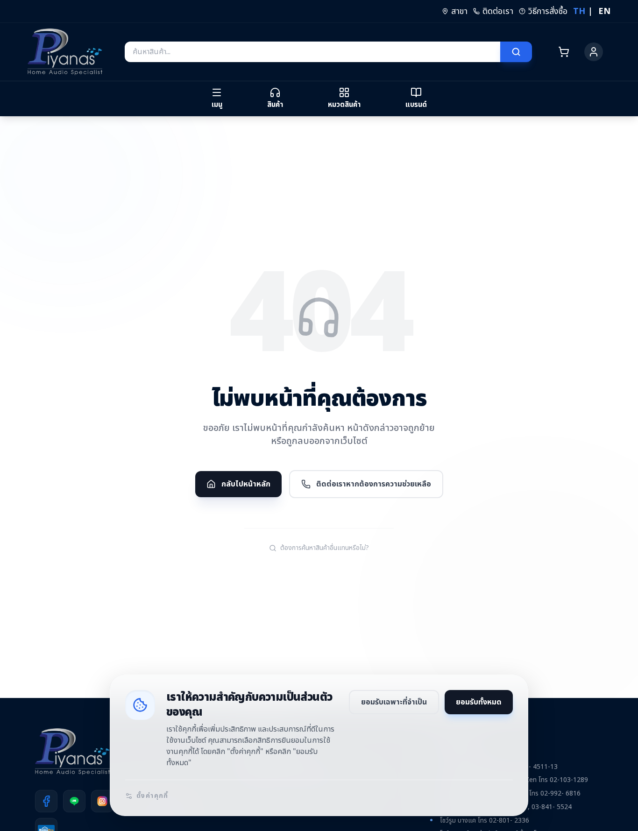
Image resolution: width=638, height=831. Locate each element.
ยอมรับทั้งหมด (479, 702)
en (604, 11)
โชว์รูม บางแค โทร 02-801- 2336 (484, 820)
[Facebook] (46, 801)
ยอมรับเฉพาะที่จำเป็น (394, 702)
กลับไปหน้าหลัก (245, 484)
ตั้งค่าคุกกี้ (152, 796)
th (579, 11)
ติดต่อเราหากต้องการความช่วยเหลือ (373, 484)
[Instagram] (102, 801)
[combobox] (312, 52)
